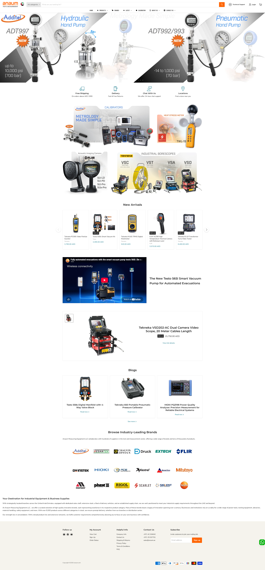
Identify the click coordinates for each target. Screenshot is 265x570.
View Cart (93, 534)
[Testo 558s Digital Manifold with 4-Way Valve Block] (85, 388)
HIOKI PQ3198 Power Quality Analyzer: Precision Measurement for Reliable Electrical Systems (179, 407)
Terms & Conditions (123, 546)
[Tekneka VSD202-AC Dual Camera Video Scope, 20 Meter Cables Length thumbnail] (69, 318)
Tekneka (66, 241)
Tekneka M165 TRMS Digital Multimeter (132, 237)
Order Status (94, 540)
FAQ (118, 549)
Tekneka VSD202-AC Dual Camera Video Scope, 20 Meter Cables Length (169, 329)
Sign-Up (92, 537)
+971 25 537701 (150, 537)
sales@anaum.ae (149, 540)
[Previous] (58, 229)
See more (131, 421)
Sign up (197, 540)
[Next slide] (259, 48)
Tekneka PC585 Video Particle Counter (75, 237)
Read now (84, 412)
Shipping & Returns (123, 540)
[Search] (222, 4)
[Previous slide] (6, 48)
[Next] (206, 229)
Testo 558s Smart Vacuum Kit (104, 236)
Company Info (121, 534)
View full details (169, 343)
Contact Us (120, 537)
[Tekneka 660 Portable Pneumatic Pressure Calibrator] (132, 388)
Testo (94, 239)
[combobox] (130, 4)
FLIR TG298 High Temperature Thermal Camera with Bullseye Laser (160, 238)
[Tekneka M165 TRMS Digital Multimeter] (132, 223)
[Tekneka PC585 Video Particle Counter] (75, 223)
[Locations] (183, 92)
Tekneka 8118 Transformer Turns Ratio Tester (188, 237)
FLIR (150, 243)
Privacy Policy (121, 543)
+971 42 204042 (150, 534)
